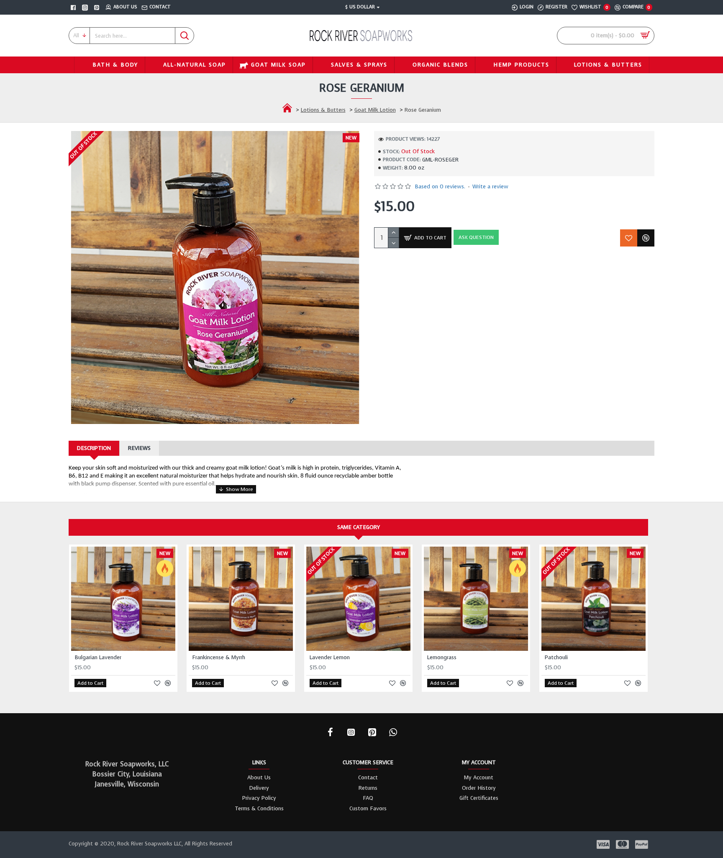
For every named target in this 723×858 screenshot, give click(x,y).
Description (94, 448)
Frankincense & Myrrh (218, 657)
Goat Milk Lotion (375, 109)
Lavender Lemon (330, 657)
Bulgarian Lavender (97, 657)
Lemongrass (441, 657)
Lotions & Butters (323, 109)
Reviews (139, 448)
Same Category (358, 527)
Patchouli (556, 657)
